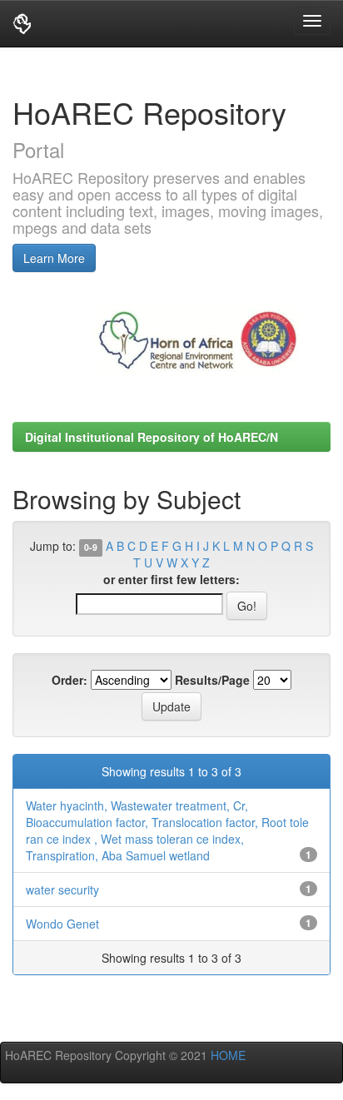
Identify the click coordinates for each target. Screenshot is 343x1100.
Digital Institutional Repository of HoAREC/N (151, 437)
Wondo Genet (62, 923)
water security (62, 889)
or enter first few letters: (171, 579)
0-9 (90, 547)
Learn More (54, 258)
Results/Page (212, 679)
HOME (226, 1055)
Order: (69, 679)
